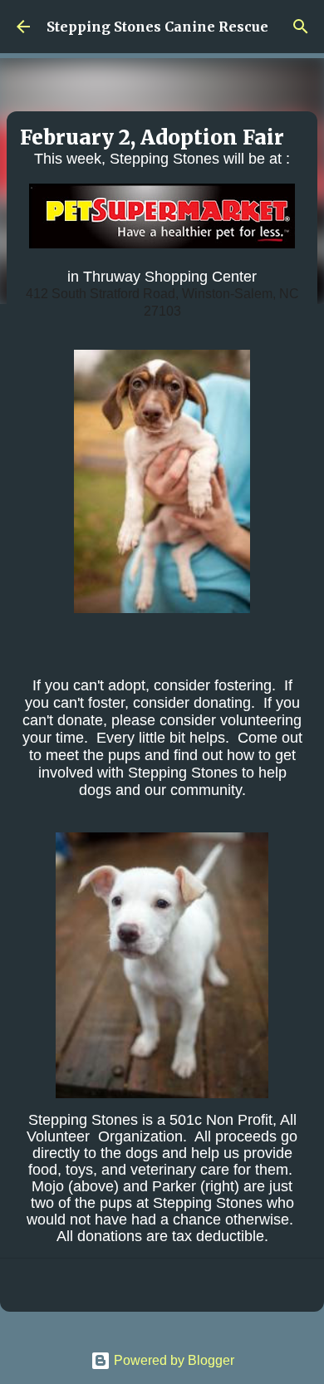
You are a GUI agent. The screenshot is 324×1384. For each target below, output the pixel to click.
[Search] (301, 27)
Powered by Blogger (172, 1360)
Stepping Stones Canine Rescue (157, 26)
